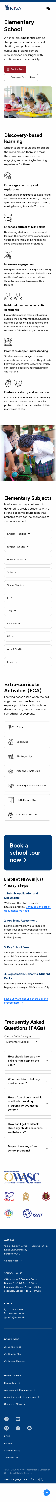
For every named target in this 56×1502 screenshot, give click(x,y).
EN (25, 1479)
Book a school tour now (25, 852)
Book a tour (10, 1383)
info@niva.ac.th (16, 1317)
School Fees (14, 1347)
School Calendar (16, 1361)
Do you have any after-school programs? (22, 1148)
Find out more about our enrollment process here (26, 1000)
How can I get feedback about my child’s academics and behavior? (25, 1128)
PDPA (7, 1436)
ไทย (32, 1479)
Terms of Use (11, 1457)
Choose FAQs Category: (18, 1036)
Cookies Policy (12, 1450)
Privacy (8, 1443)
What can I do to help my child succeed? (24, 1081)
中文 (40, 1479)
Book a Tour (17, 69)
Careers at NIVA (13, 1404)
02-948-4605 (15, 1309)
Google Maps (11, 1260)
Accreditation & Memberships (20, 1397)
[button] (48, 8)
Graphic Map (14, 1354)
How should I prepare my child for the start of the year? (24, 1060)
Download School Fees (23, 77)
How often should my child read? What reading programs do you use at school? (25, 1103)
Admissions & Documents (18, 1390)
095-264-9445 (16, 1313)
